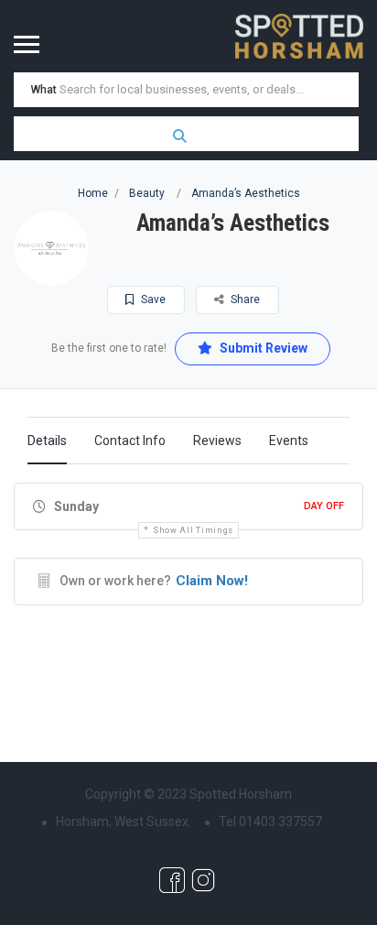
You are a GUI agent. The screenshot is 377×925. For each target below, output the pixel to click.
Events (288, 440)
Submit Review (262, 348)
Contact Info (130, 440)
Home (93, 193)
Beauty (147, 193)
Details (47, 440)
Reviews (217, 440)
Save (152, 299)
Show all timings (193, 530)
